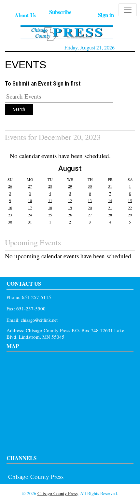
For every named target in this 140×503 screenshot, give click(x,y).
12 (70, 200)
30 (90, 186)
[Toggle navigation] (128, 9)
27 (30, 186)
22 (130, 207)
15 (130, 200)
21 (110, 207)
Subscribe (60, 12)
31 (110, 186)
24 (30, 214)
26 (10, 186)
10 (30, 200)
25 (50, 214)
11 (50, 200)
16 (10, 207)
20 (90, 207)
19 (70, 207)
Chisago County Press (35, 476)
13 (90, 200)
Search (19, 109)
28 (50, 186)
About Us (25, 15)
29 (70, 186)
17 (30, 207)
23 (10, 214)
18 (50, 207)
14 (110, 200)
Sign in (106, 15)
